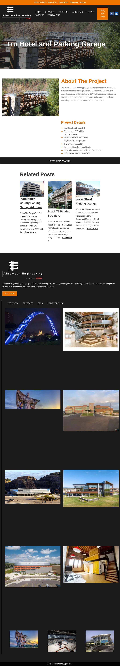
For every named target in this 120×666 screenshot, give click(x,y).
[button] (54, 652)
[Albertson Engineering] (16, 13)
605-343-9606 (39, 2)
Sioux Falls (63, 2)
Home (38, 12)
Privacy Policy (55, 303)
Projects (64, 12)
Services (12, 303)
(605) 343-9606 (103, 14)
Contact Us (53, 15)
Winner (83, 2)
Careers (39, 15)
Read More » (30, 232)
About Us (77, 12)
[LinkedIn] (116, 13)
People (90, 12)
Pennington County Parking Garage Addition (31, 203)
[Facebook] (112, 13)
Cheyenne (74, 2)
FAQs (40, 303)
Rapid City (52, 2)
